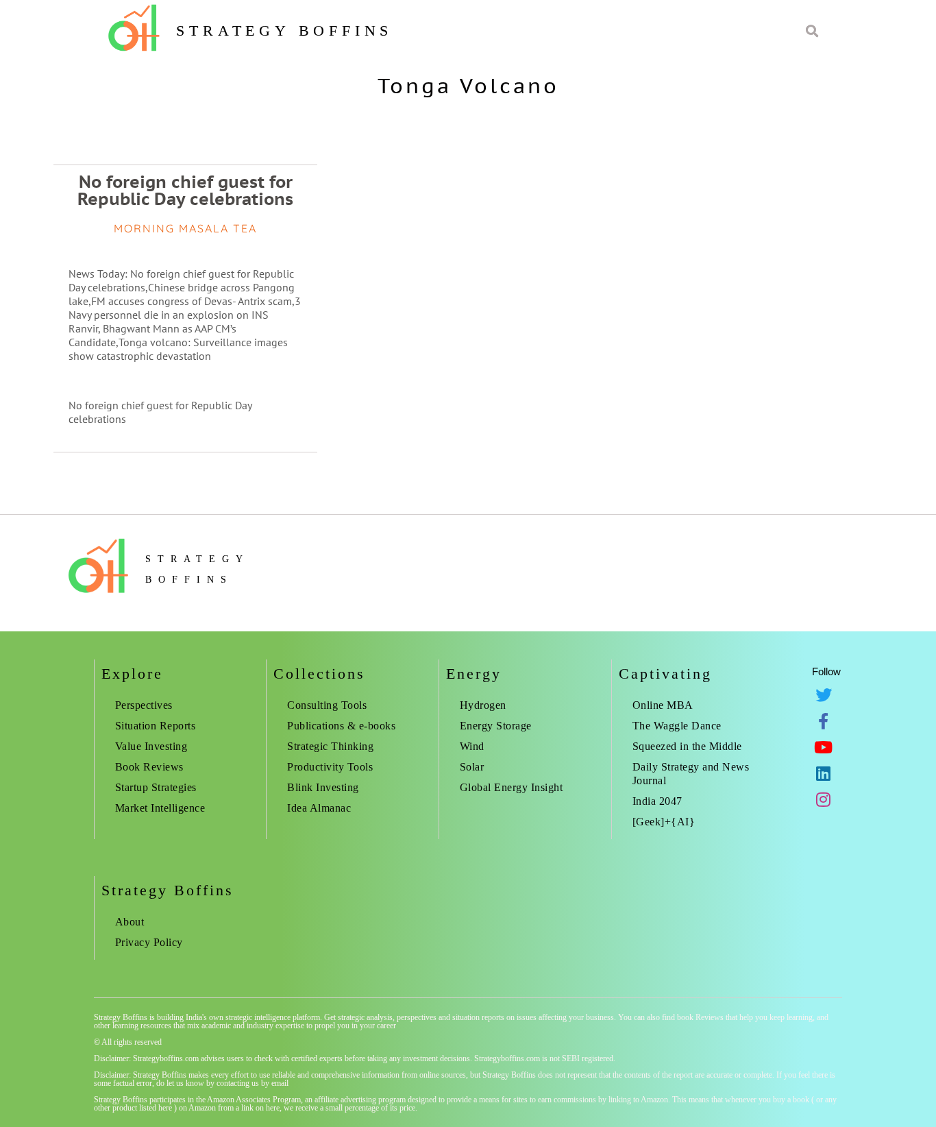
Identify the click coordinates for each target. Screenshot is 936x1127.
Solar (472, 767)
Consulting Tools (327, 705)
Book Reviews (149, 767)
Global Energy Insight (511, 787)
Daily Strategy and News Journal (691, 773)
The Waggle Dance (677, 725)
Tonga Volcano (468, 85)
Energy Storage (496, 725)
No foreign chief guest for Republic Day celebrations (185, 190)
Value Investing (151, 746)
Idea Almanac (319, 808)
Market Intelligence (160, 808)
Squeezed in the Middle (687, 746)
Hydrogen (483, 705)
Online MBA (662, 705)
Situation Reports (155, 725)
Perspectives (144, 705)
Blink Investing (323, 787)
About (130, 922)
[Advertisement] (764, 206)
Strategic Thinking (330, 746)
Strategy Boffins (284, 30)
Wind (472, 746)
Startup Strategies (156, 787)
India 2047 (657, 801)
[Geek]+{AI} (663, 821)
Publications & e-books (341, 725)
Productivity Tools (330, 767)
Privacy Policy (149, 942)
